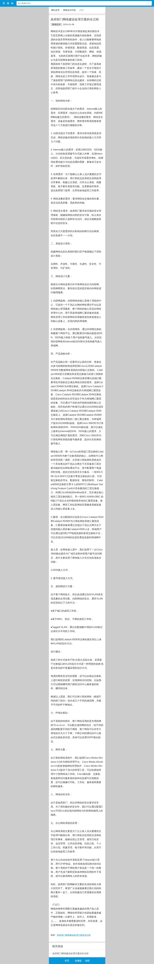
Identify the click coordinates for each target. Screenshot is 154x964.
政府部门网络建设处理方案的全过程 (74, 935)
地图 (87, 960)
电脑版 (78, 960)
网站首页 (55, 10)
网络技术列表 (69, 10)
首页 (67, 960)
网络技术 (56, 24)
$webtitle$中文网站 (8, 3)
